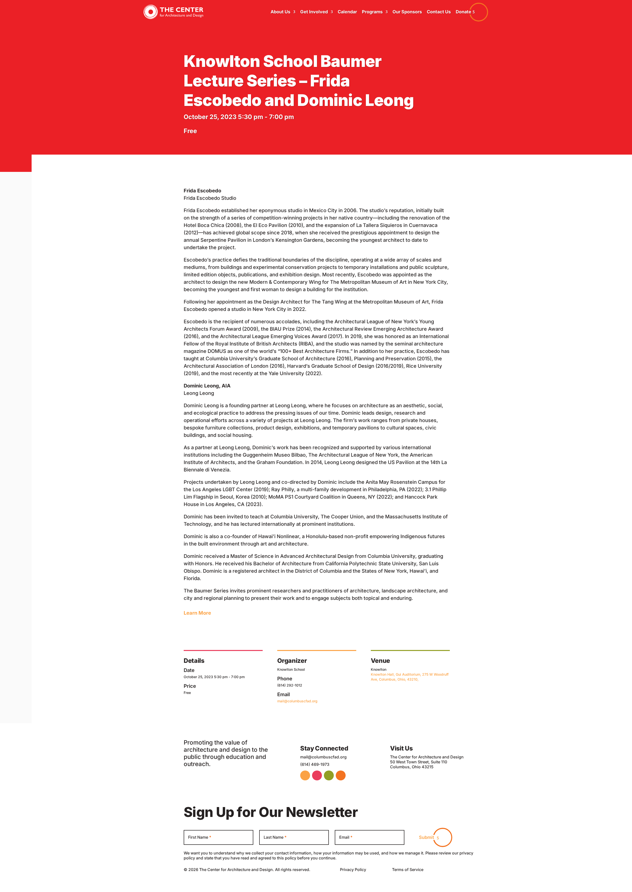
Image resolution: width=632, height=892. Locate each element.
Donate (463, 11)
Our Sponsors (407, 11)
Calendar (347, 11)
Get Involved (314, 11)
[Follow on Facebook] (305, 775)
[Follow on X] (341, 775)
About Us (280, 11)
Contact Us (439, 11)
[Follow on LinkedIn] (317, 775)
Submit (426, 837)
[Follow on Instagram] (329, 775)
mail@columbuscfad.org (297, 701)
